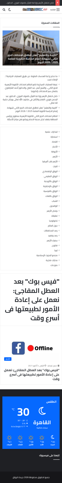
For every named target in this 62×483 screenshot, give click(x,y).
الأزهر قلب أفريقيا (50, 161)
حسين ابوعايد (52, 365)
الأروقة (54, 151)
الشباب (55, 201)
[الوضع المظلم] (9, 10)
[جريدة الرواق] (35, 9)
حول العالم (53, 225)
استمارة (54, 136)
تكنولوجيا (53, 220)
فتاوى (55, 245)
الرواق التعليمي (51, 176)
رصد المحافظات (51, 230)
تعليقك (54, 216)
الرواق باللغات (51, 196)
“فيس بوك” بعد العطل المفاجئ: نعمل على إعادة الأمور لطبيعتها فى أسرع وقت (31, 374)
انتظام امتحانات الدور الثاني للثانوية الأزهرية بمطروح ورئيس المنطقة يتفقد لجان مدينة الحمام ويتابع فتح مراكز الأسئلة (32, 117)
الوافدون (54, 206)
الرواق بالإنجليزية (50, 186)
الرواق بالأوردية (51, 181)
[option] (31, 47)
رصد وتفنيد (53, 235)
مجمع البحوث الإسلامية (47, 255)
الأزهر (55, 156)
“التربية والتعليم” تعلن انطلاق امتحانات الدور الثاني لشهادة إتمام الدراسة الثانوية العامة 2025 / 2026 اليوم (32, 59)
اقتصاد (55, 141)
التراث (55, 166)
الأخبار (55, 146)
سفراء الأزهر (52, 240)
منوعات (54, 265)
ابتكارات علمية (51, 132)
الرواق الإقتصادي (50, 171)
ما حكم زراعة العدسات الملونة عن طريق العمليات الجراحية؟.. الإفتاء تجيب (31, 78)
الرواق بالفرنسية (50, 191)
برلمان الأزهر (52, 211)
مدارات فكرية (52, 260)
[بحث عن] (4, 10)
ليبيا (56, 250)
